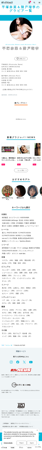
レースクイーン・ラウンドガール (16, 315)
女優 (32, 310)
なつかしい (8, 291)
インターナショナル (26, 278)
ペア (6, 300)
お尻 (32, 270)
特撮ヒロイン (28, 321)
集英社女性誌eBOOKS (26, 238)
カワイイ (22, 291)
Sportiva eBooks (25, 241)
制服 (19, 260)
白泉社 (9, 226)
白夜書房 (16, 226)
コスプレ (8, 260)
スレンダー (9, 270)
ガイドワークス (14, 217)
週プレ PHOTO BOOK (9, 233)
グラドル (8, 310)
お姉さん (19, 288)
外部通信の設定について (26, 426)
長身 (33, 273)
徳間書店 (33, 223)
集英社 (32, 220)
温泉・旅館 (19, 303)
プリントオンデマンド (26, 251)
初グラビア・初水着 (22, 333)
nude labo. (22, 253)
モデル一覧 (9, 345)
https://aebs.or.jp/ (6, 416)
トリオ (16, 300)
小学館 (12, 223)
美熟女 (31, 288)
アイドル (22, 310)
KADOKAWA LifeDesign (10, 220)
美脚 (23, 273)
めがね (7, 263)
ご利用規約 (6, 423)
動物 (17, 336)
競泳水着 (30, 260)
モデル (7, 313)
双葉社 (22, 226)
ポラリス (15, 253)
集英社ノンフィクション (10, 241)
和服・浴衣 (20, 263)
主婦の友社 (6, 223)
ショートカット (10, 273)
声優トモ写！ (6, 253)
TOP (3, 345)
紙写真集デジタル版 (9, 248)
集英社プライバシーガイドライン (20, 423)
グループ (27, 300)
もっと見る (21, 170)
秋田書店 (5, 217)
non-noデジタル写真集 (9, 238)
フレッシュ (20, 275)
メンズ (7, 336)
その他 (27, 336)
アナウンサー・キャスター (13, 318)
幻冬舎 (26, 220)
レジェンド (8, 324)
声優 (17, 313)
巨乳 (22, 270)
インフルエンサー (11, 321)
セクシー (8, 293)
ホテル (7, 303)
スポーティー (9, 278)
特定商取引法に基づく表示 (10, 426)
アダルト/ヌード (7, 326)
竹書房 (26, 223)
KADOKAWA (24, 217)
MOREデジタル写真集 (23, 235)
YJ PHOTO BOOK (24, 233)
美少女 (7, 288)
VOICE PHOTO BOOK (10, 251)
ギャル (7, 281)
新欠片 (4, 226)
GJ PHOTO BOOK (8, 235)
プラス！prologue (22, 248)
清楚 (20, 293)
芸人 (20, 324)
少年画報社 (19, 223)
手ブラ (7, 333)
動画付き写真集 (34, 248)
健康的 (7, 275)
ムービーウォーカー (32, 226)
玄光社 (21, 220)
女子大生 (28, 313)
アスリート (31, 324)
